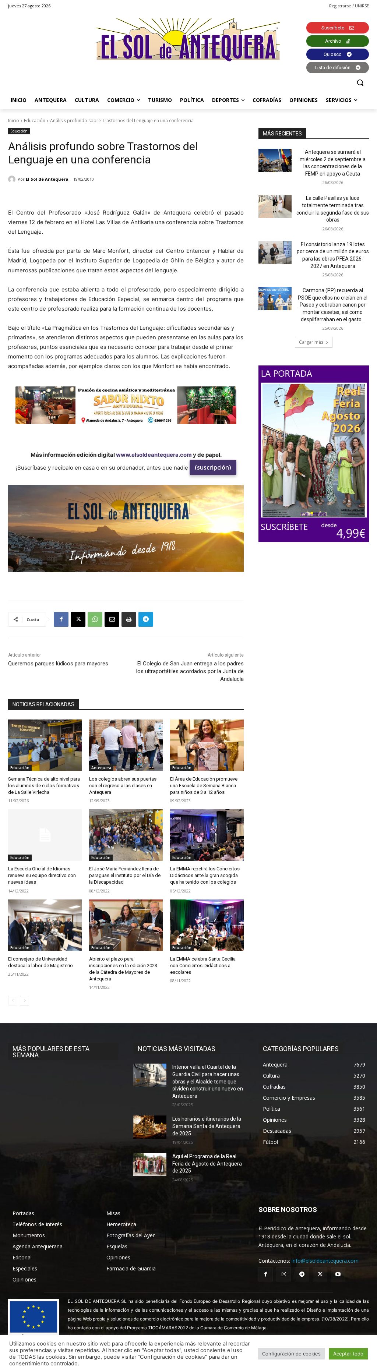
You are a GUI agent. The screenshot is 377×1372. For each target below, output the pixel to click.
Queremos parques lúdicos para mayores (58, 663)
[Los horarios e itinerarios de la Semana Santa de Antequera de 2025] (149, 1127)
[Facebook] (61, 619)
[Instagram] (283, 1274)
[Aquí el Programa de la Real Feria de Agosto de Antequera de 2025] (149, 1164)
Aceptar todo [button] (348, 1354)
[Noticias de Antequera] (188, 39)
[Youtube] (338, 1274)
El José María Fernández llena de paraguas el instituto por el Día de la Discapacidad (125, 875)
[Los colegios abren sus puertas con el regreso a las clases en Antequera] (126, 745)
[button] (360, 82)
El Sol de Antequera (47, 179)
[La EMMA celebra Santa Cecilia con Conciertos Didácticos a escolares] (207, 925)
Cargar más (311, 342)
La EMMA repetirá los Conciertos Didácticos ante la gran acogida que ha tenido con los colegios (205, 875)
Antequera (101, 767)
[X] (78, 619)
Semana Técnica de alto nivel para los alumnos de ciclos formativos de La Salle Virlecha (44, 785)
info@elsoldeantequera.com (325, 1260)
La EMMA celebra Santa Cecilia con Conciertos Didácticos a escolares (203, 965)
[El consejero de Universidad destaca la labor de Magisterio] (45, 925)
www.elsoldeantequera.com (154, 454)
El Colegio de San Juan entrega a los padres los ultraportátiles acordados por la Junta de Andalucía (190, 671)
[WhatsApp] (95, 619)
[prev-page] (12, 1000)
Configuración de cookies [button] (291, 1354)
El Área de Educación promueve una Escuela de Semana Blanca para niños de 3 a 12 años (203, 785)
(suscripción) (213, 467)
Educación (34, 120)
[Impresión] (128, 619)
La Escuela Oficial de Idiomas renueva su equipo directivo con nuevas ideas (42, 875)
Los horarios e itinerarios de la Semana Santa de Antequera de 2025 (206, 1126)
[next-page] (24, 1000)
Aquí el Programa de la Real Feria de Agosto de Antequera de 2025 (207, 1163)
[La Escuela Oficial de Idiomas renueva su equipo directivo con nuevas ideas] (45, 835)
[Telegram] (145, 619)
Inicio (13, 120)
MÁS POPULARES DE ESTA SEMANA (51, 1052)
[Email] (112, 619)
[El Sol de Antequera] (13, 179)
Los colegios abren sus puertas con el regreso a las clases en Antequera (122, 785)
